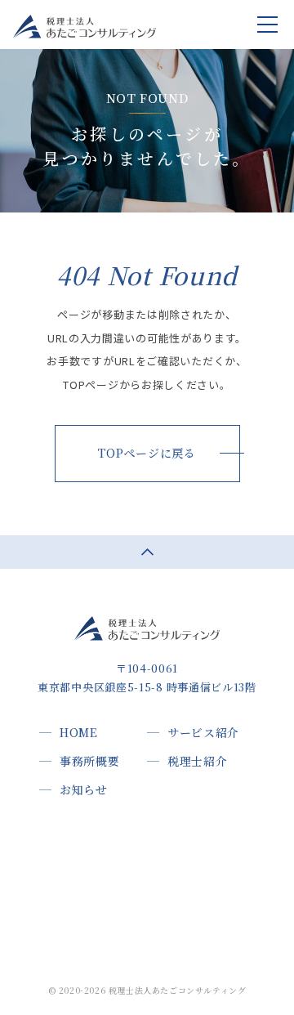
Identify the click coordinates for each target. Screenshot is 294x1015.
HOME (79, 732)
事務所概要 (90, 761)
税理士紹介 (197, 761)
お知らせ (84, 789)
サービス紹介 (203, 732)
